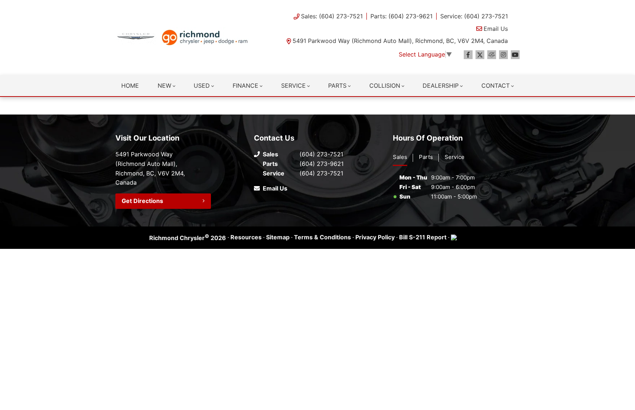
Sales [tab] (400, 156)
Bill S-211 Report (422, 237)
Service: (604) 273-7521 (474, 16)
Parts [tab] (426, 156)
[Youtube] (515, 54)
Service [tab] (454, 156)
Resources (246, 237)
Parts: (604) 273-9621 (401, 16)
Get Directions (142, 200)
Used (202, 85)
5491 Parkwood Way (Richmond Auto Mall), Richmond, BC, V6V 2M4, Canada (400, 40)
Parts (337, 85)
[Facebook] (468, 54)
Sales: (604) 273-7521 (332, 16)
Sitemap (278, 237)
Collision (384, 85)
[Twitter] (480, 54)
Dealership (441, 85)
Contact (495, 85)
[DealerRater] (491, 54)
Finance (245, 85)
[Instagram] (503, 54)
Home (130, 85)
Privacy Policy (375, 237)
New (164, 85)
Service (293, 85)
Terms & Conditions (322, 237)
